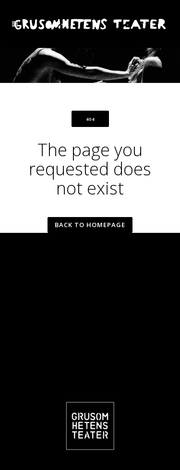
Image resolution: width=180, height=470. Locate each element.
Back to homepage (90, 224)
